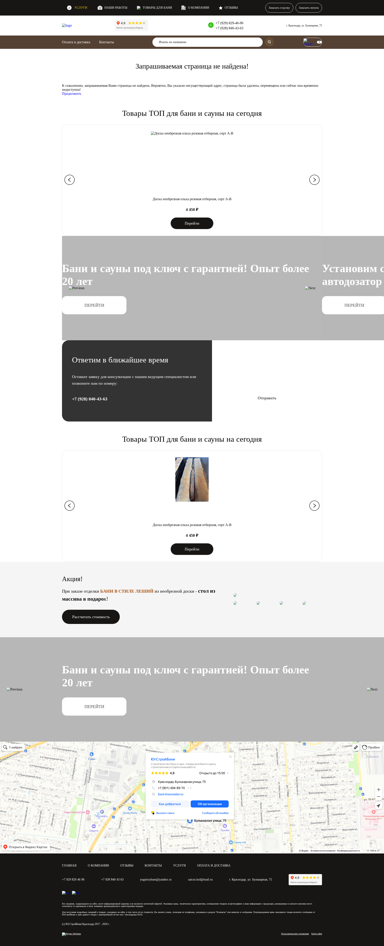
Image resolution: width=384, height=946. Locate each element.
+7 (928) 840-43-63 (229, 28)
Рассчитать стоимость (91, 617)
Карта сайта (316, 933)
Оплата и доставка (76, 42)
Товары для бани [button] (157, 7)
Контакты (153, 865)
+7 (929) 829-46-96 (229, 23)
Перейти (192, 223)
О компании (198, 7)
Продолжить (71, 93)
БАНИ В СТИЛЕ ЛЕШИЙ (127, 591)
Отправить (267, 398)
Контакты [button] (106, 42)
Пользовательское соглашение (295, 933)
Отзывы (231, 7)
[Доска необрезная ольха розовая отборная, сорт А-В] (192, 133)
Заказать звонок (309, 7)
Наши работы (115, 7)
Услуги (80, 7)
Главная (69, 865)
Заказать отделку (279, 7)
